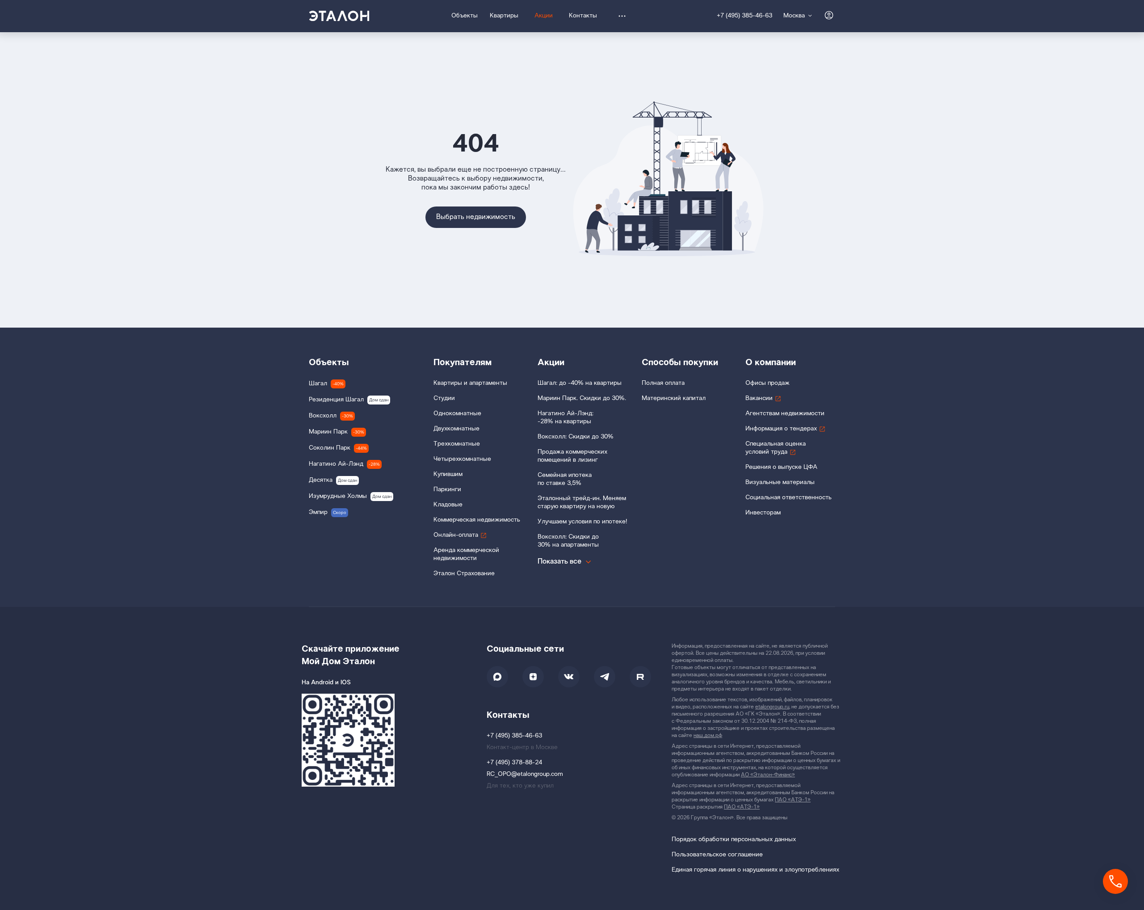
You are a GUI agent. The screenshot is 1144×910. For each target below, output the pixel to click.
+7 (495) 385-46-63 (744, 16)
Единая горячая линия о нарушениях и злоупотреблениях (755, 870)
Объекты (329, 362)
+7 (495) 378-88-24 (514, 763)
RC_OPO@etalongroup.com (525, 774)
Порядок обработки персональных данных (734, 840)
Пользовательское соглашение (717, 855)
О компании (770, 362)
